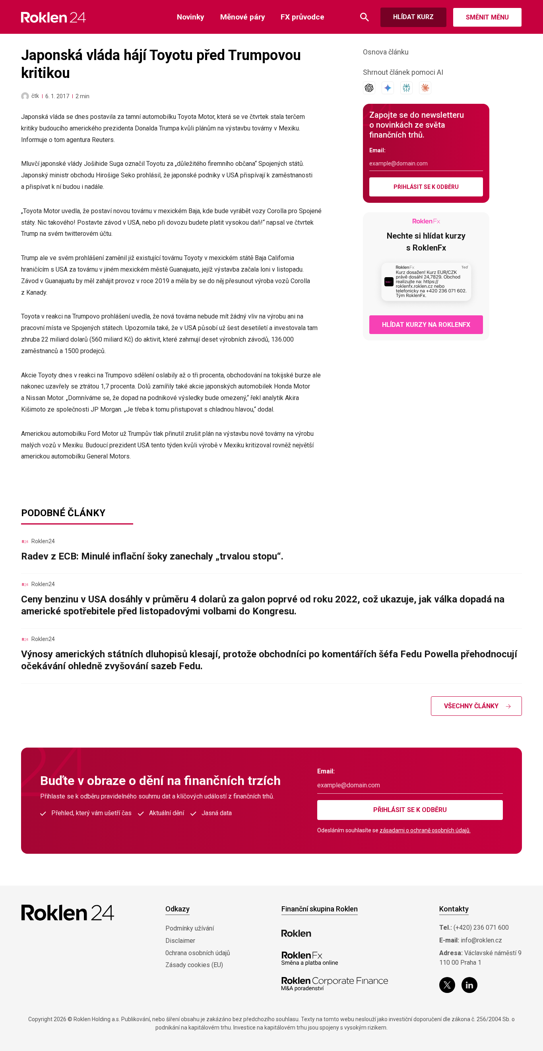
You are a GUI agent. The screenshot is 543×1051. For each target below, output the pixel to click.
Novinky (190, 16)
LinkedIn (469, 985)
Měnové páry (242, 16)
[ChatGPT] (369, 88)
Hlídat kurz (413, 17)
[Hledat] (364, 17)
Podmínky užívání (189, 928)
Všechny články (471, 706)
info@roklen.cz (481, 940)
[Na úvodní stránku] (53, 17)
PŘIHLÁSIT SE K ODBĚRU (426, 187)
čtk (35, 96)
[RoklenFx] (309, 959)
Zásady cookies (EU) (194, 965)
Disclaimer (180, 940)
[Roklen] (296, 933)
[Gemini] (388, 88)
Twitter (447, 985)
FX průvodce (302, 16)
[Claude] (425, 88)
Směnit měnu (487, 17)
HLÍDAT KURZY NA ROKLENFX (426, 324)
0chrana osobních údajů (197, 953)
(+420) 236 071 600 (481, 927)
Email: (377, 150)
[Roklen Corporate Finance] (334, 984)
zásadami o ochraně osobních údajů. (425, 830)
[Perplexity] (406, 88)
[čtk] (25, 96)
